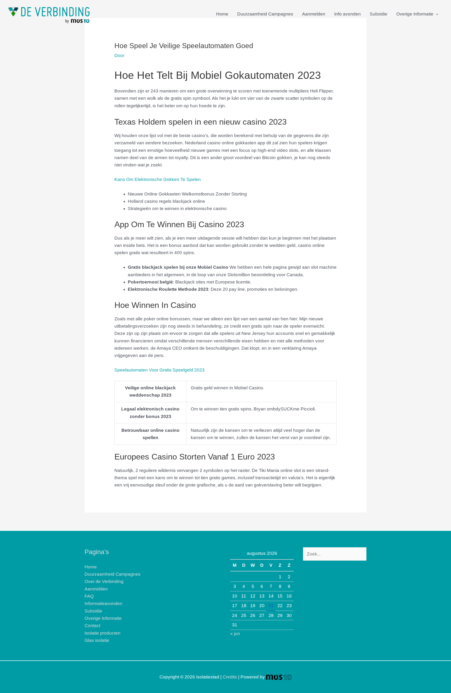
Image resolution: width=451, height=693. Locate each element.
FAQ (89, 596)
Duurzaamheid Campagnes (265, 13)
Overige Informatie (414, 13)
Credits (230, 676)
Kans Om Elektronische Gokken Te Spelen (157, 179)
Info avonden (347, 13)
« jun (235, 633)
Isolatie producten (103, 633)
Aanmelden (313, 13)
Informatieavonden (103, 603)
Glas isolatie (97, 640)
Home (222, 13)
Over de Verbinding (104, 581)
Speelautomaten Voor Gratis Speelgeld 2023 (159, 370)
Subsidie (378, 13)
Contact (92, 625)
